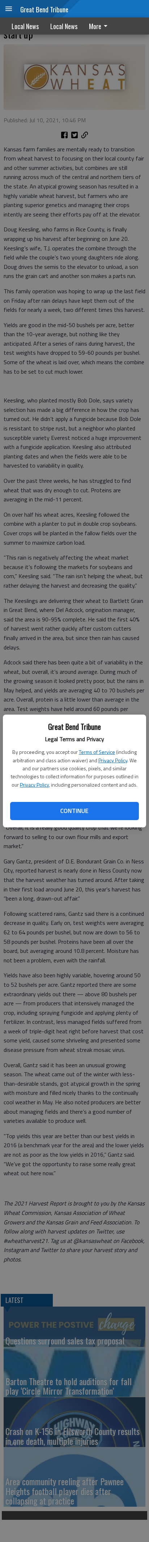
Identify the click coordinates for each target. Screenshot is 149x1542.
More (95, 26)
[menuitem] (100, 26)
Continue (74, 810)
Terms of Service (97, 752)
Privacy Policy (112, 760)
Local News (25, 26)
